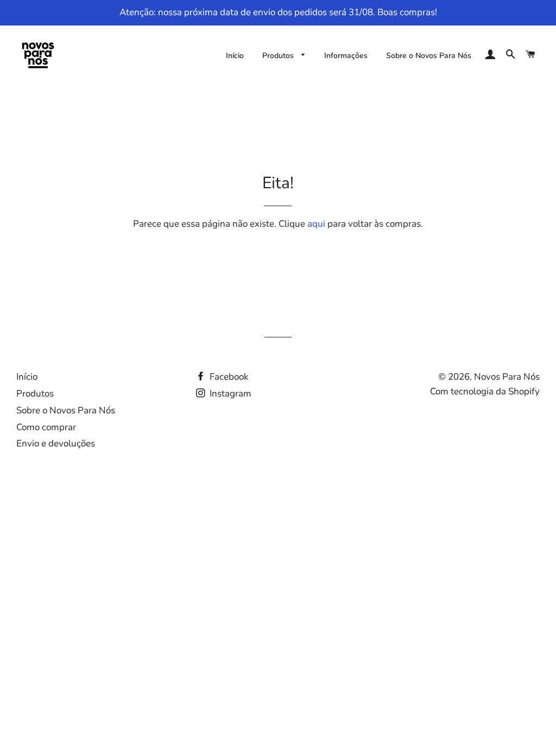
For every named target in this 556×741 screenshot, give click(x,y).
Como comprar (46, 427)
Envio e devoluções (55, 443)
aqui (316, 224)
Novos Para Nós (507, 376)
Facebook (228, 376)
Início (235, 55)
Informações (346, 55)
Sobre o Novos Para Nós (428, 55)
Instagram (229, 393)
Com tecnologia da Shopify (485, 391)
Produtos (279, 55)
